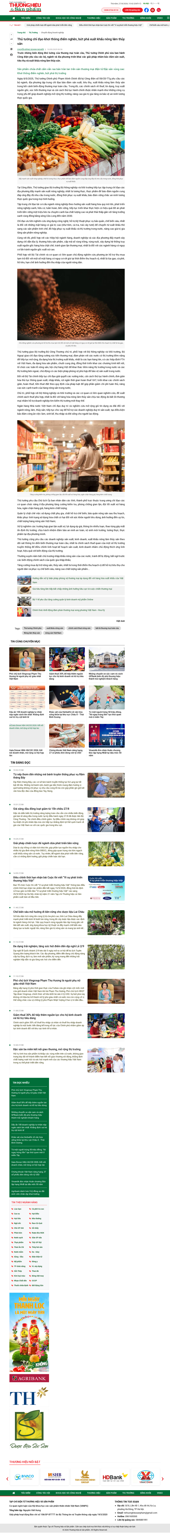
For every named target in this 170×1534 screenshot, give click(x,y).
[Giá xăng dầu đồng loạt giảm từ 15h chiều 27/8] (106, 819)
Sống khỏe (145, 18)
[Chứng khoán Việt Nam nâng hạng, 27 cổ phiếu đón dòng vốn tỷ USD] (67, 736)
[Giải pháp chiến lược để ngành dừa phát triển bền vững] (106, 854)
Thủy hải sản (37, 1247)
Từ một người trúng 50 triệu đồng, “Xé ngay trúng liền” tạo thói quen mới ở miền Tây (105, 714)
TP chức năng (19, 1266)
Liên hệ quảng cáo (132, 10)
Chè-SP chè (19, 1228)
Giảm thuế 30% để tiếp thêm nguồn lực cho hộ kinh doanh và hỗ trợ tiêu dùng (66, 676)
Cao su (17, 1213)
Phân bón (18, 1232)
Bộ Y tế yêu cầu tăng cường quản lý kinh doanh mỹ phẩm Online (63, 599)
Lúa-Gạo (17, 1209)
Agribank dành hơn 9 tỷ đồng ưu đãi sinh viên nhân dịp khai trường (27, 1192)
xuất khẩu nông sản (55, 628)
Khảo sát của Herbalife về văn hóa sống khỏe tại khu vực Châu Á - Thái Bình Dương (66, 714)
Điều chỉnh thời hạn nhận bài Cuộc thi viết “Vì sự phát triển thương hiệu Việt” (110, 25)
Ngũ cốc (17, 1223)
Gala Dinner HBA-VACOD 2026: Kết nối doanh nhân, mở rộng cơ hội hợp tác (26, 753)
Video (160, 18)
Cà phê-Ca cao (38, 1209)
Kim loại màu (19, 1276)
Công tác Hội (43, 18)
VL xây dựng (37, 1266)
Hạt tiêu (17, 1218)
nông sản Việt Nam (53, 633)
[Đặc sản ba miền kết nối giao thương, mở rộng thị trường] (106, 1060)
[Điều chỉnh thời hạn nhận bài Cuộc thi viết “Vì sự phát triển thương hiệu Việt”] (106, 888)
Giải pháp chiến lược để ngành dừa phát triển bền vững (48, 25)
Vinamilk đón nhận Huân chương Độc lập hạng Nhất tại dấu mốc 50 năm (105, 753)
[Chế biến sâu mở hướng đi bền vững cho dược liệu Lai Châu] (106, 922)
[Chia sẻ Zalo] (11, 49)
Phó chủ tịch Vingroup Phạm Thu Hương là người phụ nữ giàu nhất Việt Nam (25, 676)
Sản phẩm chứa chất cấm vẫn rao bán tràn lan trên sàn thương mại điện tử (60, 69)
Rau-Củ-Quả (37, 1223)
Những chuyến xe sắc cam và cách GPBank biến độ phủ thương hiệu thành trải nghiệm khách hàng (106, 676)
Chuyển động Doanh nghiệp (52, 32)
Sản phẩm (111, 18)
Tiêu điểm (25, 18)
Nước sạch (18, 1237)
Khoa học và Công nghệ (68, 18)
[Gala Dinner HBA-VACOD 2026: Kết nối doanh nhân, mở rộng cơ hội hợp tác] (27, 736)
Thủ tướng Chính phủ (32, 628)
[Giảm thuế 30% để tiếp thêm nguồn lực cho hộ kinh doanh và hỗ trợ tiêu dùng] (67, 659)
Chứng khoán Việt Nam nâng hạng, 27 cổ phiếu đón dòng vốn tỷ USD (66, 751)
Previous (7, 1476)
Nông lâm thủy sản (32, 633)
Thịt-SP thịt (37, 1242)
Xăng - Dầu (18, 1256)
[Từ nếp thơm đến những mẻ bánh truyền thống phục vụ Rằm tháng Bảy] (106, 785)
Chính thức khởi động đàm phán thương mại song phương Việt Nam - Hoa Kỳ (69, 610)
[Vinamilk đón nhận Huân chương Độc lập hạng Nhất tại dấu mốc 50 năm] (107, 736)
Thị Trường (128, 18)
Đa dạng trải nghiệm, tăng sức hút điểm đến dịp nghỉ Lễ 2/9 (48, 946)
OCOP (34, 1280)
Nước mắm (18, 1252)
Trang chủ (21, 32)
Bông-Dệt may (38, 1276)
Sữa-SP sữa (37, 1237)
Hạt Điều (35, 1213)
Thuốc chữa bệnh (21, 1285)
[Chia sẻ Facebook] (11, 55)
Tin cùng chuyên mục (25, 641)
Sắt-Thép (18, 1271)
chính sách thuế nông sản (79, 628)
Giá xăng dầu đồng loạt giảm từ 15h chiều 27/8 (41, 808)
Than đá (35, 1271)
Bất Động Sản (37, 1285)
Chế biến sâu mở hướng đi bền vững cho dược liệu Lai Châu (48, 911)
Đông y (35, 1261)
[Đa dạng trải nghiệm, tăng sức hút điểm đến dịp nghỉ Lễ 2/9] (106, 957)
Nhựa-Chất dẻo (20, 1280)
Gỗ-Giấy (35, 1228)
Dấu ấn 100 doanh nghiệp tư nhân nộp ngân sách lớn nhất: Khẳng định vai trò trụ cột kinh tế (26, 714)
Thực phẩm (18, 1242)
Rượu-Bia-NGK (38, 1232)
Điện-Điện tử (37, 1256)
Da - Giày (35, 1252)
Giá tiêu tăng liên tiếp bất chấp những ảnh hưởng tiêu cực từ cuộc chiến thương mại (72, 588)
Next (162, 1476)
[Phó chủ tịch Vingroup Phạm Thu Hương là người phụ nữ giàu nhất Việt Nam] (27, 659)
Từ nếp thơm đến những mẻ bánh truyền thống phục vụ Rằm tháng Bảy (49, 776)
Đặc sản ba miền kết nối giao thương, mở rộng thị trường (47, 1049)
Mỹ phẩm (18, 1261)
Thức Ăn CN (19, 1247)
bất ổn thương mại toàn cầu (107, 628)
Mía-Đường (36, 1218)
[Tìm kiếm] (159, 10)
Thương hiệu (93, 18)
